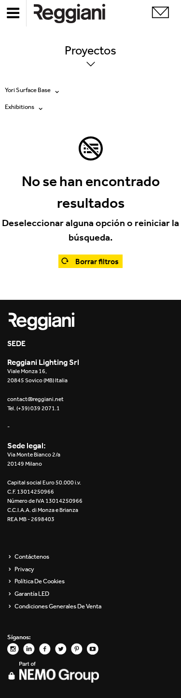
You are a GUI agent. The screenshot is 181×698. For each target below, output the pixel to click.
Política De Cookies (39, 581)
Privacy (24, 569)
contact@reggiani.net (35, 399)
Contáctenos (31, 557)
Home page (77, 13)
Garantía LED (31, 594)
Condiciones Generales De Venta (57, 606)
